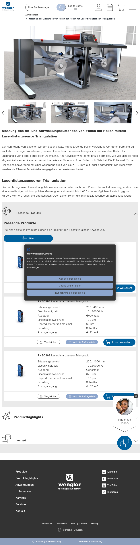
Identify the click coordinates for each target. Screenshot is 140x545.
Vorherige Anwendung (48, 541)
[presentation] (3, 112)
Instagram (112, 492)
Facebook (112, 478)
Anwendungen (31, 15)
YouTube (112, 485)
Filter (31, 238)
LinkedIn (112, 471)
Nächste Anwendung (90, 541)
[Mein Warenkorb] (121, 9)
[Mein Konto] (98, 9)
